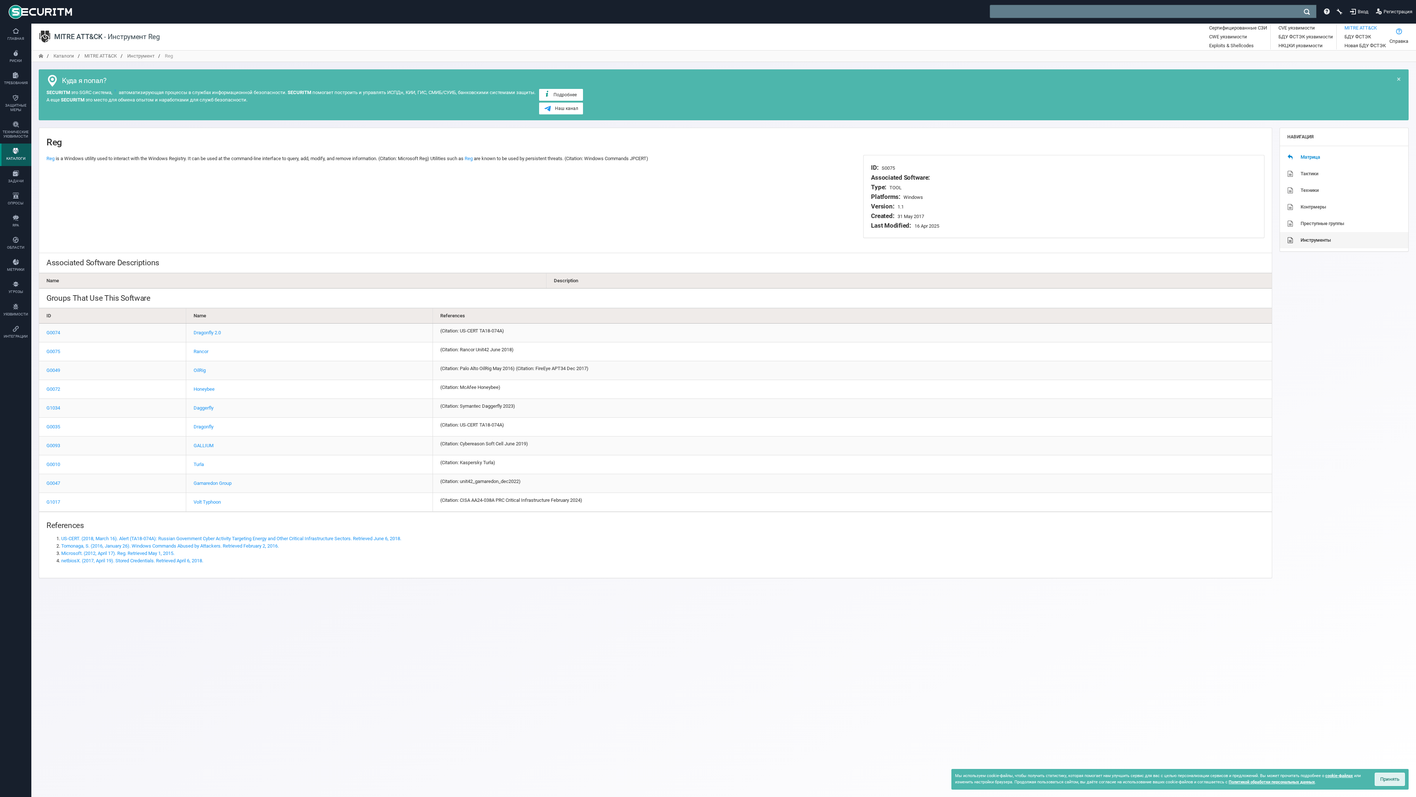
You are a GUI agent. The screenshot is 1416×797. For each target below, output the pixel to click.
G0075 (53, 351)
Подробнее (565, 94)
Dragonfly (204, 426)
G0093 (53, 445)
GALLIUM (204, 445)
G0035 (53, 426)
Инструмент (141, 56)
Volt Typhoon (207, 502)
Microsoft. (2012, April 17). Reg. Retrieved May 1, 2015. (117, 553)
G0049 (53, 370)
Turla (199, 464)
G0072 (53, 389)
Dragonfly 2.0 (207, 332)
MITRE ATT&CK (100, 56)
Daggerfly (204, 408)
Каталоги (63, 56)
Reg (50, 158)
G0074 (53, 332)
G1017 (53, 502)
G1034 (53, 408)
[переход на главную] (41, 56)
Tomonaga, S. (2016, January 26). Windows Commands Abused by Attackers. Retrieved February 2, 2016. (170, 546)
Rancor (201, 351)
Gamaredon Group (213, 483)
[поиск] (1307, 11)
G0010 (53, 464)
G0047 (53, 483)
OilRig (200, 370)
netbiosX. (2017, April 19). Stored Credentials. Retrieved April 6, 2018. (132, 560)
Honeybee (204, 389)
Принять (1389, 779)
